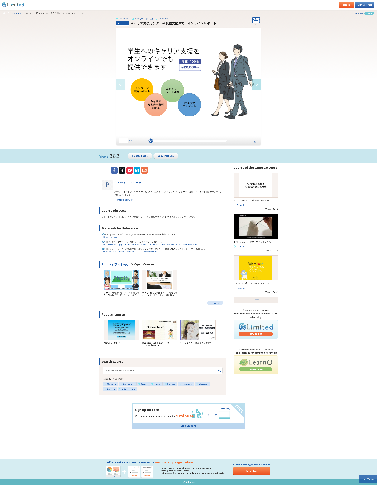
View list (216, 303)
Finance (156, 384)
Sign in (346, 4)
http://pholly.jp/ (125, 199)
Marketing (111, 384)
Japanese (359, 13)
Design (143, 384)
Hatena (137, 170)
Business (171, 384)
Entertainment (128, 389)
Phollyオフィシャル (144, 18)
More (257, 299)
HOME (3, 13)
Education (16, 13)
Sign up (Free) (365, 4)
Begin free (251, 471)
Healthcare (187, 384)
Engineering (128, 384)
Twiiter (122, 170)
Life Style (111, 389)
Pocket (129, 170)
